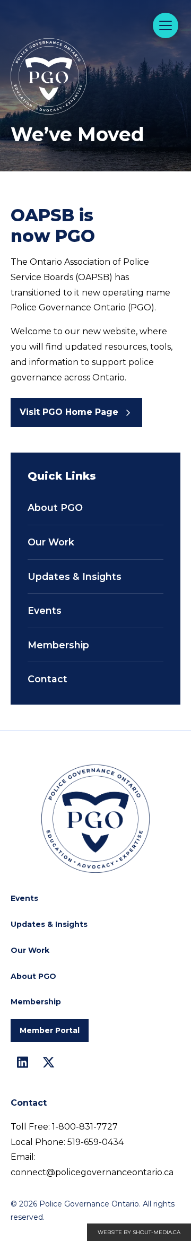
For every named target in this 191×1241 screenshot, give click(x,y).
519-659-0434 (95, 1142)
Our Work (51, 542)
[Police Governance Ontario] (77, 49)
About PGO (55, 507)
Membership (58, 644)
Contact (47, 678)
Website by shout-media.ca (139, 1232)
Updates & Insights (74, 576)
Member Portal (50, 1030)
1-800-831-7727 (85, 1127)
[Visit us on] (22, 1062)
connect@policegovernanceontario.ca (92, 1172)
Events (45, 610)
